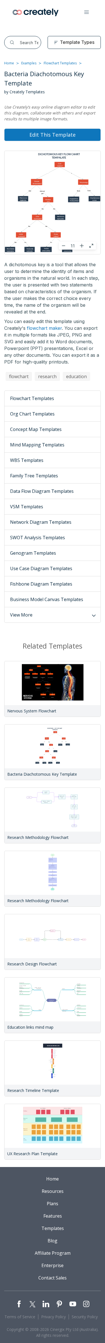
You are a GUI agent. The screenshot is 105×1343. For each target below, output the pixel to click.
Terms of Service (19, 1316)
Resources (53, 1191)
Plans (52, 1203)
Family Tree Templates (34, 476)
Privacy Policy (53, 1316)
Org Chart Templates (32, 414)
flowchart (19, 376)
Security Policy (85, 1316)
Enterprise (52, 1265)
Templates (52, 1228)
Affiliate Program (53, 1253)
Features (52, 1216)
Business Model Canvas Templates (46, 599)
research (47, 376)
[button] (86, 12)
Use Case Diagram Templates (41, 568)
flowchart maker (44, 328)
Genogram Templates (33, 553)
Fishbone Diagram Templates (41, 584)
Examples (28, 63)
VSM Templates (26, 507)
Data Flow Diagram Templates (42, 491)
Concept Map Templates (36, 429)
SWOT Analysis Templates (37, 537)
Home (9, 63)
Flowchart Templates (60, 63)
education (76, 376)
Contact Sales (52, 1278)
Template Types (77, 42)
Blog (52, 1241)
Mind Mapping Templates (37, 445)
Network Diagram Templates (40, 522)
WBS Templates (26, 460)
